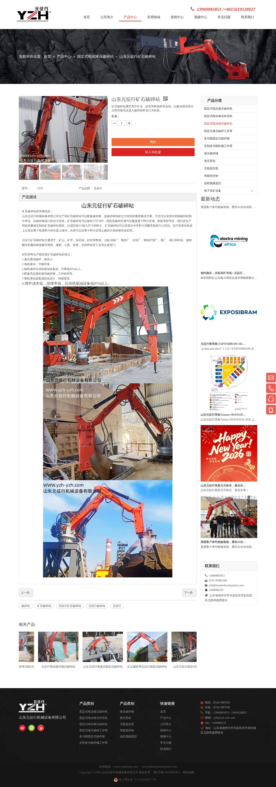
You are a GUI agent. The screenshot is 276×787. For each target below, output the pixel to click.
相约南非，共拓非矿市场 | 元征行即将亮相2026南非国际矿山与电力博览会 (223, 284)
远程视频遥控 (212, 183)
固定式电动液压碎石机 (218, 116)
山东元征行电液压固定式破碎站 (69, 666)
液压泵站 (209, 160)
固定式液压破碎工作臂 (218, 131)
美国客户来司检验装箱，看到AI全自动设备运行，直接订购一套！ (223, 214)
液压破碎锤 (211, 153)
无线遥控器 (211, 168)
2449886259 (219, 722)
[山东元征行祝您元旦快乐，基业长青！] (229, 492)
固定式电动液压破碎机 (218, 108)
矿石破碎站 (44, 605)
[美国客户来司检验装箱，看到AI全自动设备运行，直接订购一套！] (229, 209)
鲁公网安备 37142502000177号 (137, 779)
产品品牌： (86, 188)
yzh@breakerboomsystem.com (226, 585)
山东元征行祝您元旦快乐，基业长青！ (223, 497)
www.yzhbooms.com (126, 766)
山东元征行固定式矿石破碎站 (158, 666)
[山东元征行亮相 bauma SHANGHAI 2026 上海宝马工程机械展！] (229, 421)
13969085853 (221, 712)
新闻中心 (166, 730)
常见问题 (166, 742)
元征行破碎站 (96, 605)
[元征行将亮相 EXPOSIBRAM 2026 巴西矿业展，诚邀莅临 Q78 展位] (229, 350)
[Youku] (41, 728)
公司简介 (166, 724)
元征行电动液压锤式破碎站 (25, 666)
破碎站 (25, 605)
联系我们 (166, 748)
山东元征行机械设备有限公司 (119, 772)
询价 (153, 142)
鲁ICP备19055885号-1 (167, 772)
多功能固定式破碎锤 (217, 138)
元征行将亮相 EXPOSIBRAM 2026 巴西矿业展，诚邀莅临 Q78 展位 (223, 355)
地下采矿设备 (212, 190)
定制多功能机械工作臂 (218, 145)
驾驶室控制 (211, 175)
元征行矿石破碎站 (70, 605)
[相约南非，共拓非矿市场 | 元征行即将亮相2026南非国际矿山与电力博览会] (229, 280)
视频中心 (166, 736)
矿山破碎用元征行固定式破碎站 (114, 666)
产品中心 (166, 717)
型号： (26, 188)
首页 (163, 711)
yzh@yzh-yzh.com (224, 717)
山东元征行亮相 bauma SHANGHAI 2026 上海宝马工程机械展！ (223, 426)
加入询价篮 (153, 152)
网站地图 (188, 772)
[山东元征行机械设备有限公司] (22, 728)
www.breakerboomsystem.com (159, 766)
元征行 (117, 605)
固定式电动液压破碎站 (218, 123)
